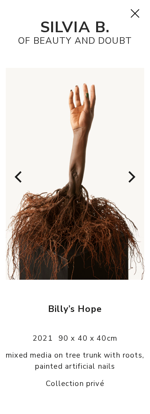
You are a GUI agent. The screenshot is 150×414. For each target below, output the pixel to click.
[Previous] (19, 176)
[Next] (130, 176)
